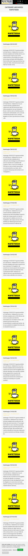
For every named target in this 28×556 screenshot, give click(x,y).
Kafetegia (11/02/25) (10, 411)
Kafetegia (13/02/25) (10, 306)
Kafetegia (5, 46)
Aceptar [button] (20, 549)
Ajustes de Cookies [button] (7, 549)
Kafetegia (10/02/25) (10, 465)
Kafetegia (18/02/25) (10, 149)
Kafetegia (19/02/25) (10, 96)
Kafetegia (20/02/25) (10, 44)
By (15, 46)
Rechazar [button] (5, 552)
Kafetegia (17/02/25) (10, 203)
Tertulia (8, 46)
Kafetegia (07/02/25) (10, 517)
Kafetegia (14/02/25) (10, 254)
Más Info (15, 549)
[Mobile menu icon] (26, 2)
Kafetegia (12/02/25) (10, 358)
